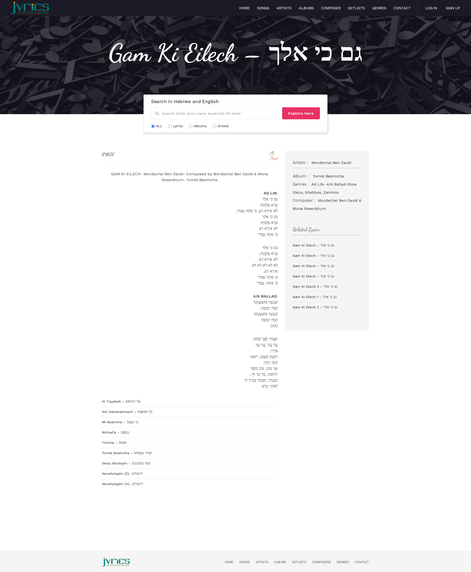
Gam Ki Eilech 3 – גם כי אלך (315, 286)
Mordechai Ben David (331, 162)
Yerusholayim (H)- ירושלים (122, 484)
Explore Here (301, 113)
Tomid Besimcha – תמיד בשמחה (127, 453)
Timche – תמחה (114, 443)
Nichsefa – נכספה (115, 432)
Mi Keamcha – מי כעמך (120, 422)
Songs (263, 8)
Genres (379, 8)
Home (244, 8)
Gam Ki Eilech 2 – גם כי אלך (315, 307)
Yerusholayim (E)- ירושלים (122, 474)
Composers (321, 562)
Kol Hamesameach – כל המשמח (127, 412)
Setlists (356, 8)
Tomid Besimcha (328, 176)
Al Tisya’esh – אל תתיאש (121, 401)
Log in (431, 8)
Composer (330, 8)
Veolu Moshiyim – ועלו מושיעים (126, 463)
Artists (283, 8)
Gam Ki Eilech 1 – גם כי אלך (315, 297)
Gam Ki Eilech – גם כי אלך (313, 245)
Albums (306, 8)
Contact (402, 8)
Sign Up (453, 8)
